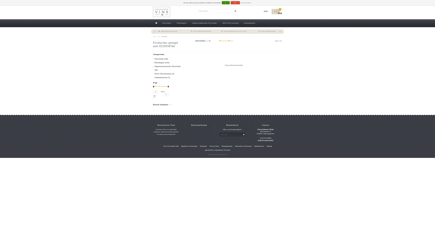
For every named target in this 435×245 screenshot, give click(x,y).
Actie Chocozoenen (231, 23)
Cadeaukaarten (249, 23)
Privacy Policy (214, 146)
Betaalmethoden (227, 146)
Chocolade (166, 23)
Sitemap (269, 146)
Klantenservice (259, 146)
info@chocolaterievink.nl (265, 140)
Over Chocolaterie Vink (171, 146)
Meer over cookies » (246, 3)
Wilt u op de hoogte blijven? (232, 129)
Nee (235, 3)
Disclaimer (203, 146)
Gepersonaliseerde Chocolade (204, 23)
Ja (225, 3)
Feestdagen (181, 23)
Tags (158, 36)
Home (154, 36)
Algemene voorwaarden (189, 146)
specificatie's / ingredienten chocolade (217, 150)
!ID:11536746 (164, 36)
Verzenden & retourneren (243, 146)
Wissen (170, 104)
